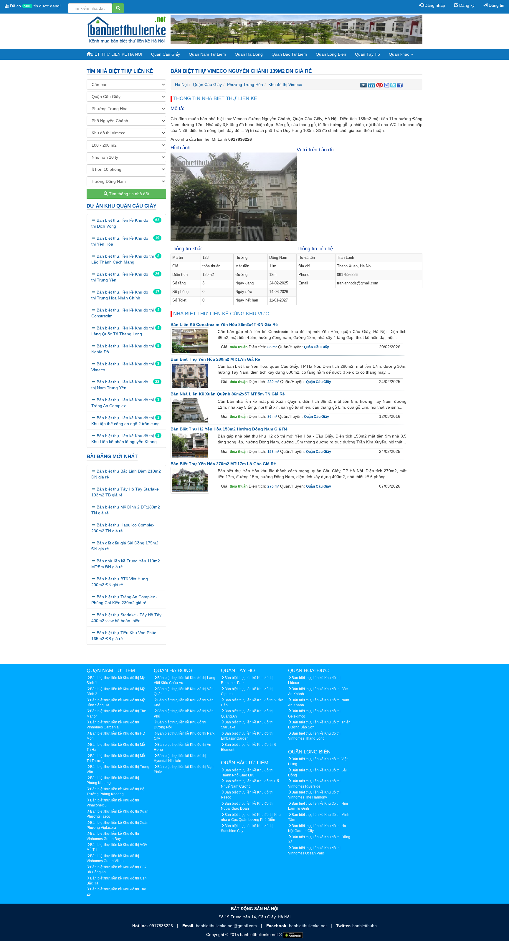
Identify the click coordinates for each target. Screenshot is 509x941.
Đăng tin (495, 5)
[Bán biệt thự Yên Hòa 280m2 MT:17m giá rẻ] (190, 375)
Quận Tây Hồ (367, 54)
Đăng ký (466, 5)
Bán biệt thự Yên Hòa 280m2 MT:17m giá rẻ (215, 359)
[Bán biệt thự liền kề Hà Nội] (126, 29)
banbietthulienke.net (308, 925)
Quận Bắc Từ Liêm (289, 54)
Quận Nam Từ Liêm (207, 54)
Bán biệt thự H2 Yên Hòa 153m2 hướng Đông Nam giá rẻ (229, 429)
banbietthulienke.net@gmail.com (227, 925)
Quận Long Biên (331, 54)
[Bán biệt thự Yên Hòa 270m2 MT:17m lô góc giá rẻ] (190, 480)
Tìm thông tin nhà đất (128, 193)
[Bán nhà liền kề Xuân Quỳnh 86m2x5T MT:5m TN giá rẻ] (190, 410)
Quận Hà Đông (249, 54)
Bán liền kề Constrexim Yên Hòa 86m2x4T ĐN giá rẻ (224, 324)
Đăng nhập (434, 5)
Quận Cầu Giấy (165, 54)
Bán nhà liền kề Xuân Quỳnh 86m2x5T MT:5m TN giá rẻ (228, 394)
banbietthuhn (364, 925)
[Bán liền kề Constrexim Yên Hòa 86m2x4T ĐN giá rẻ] (190, 340)
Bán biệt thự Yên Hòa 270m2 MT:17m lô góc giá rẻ (223, 463)
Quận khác (399, 54)
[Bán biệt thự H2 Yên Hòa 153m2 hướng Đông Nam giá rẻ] (190, 445)
